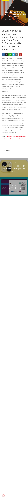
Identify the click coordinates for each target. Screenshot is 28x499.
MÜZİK (14, 8)
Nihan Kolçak (9, 20)
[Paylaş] (3, 54)
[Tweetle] (6, 54)
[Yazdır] (16, 54)
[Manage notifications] (3, 495)
